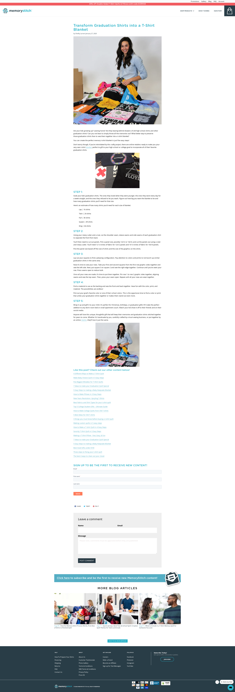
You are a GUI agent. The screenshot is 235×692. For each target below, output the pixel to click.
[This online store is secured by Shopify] (165, 683)
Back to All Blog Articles (117, 641)
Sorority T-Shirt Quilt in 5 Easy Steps (87, 431)
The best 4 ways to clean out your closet (88, 456)
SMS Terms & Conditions (87, 669)
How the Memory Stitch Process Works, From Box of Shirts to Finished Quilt (74, 627)
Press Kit (82, 675)
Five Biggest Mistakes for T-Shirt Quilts (88, 382)
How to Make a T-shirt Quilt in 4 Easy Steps (89, 427)
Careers (105, 657)
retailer (84, 320)
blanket (89, 147)
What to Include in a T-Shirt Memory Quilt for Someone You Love (157, 627)
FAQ (215, 1)
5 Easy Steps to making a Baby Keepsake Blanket (92, 390)
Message (82, 536)
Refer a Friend (107, 660)
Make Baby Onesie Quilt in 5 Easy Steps (88, 378)
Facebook (130, 657)
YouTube (130, 666)
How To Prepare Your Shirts (64, 657)
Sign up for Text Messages (112, 666)
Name (81, 525)
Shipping (58, 663)
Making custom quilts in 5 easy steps (87, 423)
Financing (58, 660)
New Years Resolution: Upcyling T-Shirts (88, 398)
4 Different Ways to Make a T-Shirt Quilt (88, 373)
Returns (57, 666)
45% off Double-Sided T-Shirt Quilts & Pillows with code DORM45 (117, 4)
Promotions (195, 1)
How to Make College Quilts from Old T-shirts (90, 411)
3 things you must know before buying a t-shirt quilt (93, 419)
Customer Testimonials (87, 660)
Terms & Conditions (86, 666)
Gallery (203, 1)
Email (120, 525)
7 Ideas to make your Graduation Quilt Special (91, 386)
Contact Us (58, 672)
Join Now (167, 659)
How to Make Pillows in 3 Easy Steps (87, 394)
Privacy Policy (83, 672)
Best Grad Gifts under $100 (83, 448)
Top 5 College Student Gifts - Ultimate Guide (90, 406)
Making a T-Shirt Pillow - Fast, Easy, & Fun (89, 435)
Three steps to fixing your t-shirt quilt (87, 452)
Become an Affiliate (109, 663)
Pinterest (130, 660)
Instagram (130, 663)
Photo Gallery (83, 663)
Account (221, 1)
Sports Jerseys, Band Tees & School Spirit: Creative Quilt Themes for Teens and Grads (117, 627)
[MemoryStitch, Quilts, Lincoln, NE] (154, 683)
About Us (82, 657)
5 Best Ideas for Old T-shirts (84, 415)
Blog (209, 1)
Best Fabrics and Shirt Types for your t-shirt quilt (92, 402)
